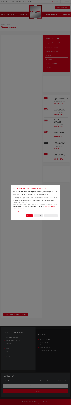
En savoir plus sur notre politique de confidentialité (26, 211)
